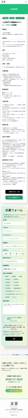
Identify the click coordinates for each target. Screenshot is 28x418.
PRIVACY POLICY (14, 412)
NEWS (8, 354)
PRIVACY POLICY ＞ (14, 320)
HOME (3, 354)
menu (26, 2)
